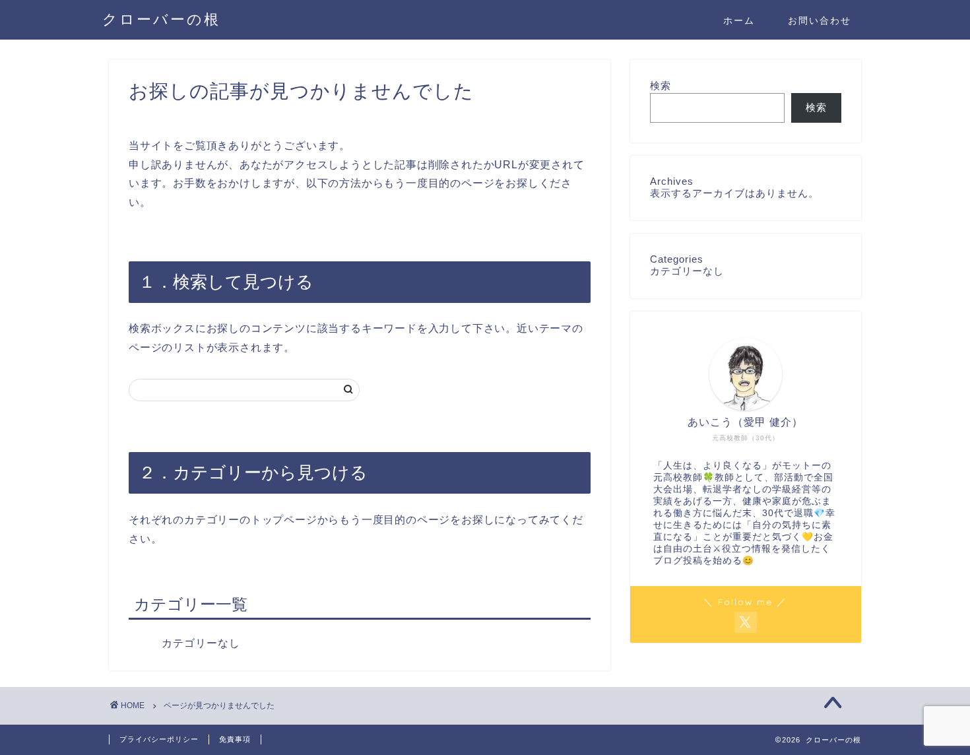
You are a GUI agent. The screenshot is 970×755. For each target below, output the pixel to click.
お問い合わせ (819, 20)
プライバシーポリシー (159, 739)
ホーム (739, 20)
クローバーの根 (161, 19)
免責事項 (235, 739)
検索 (660, 85)
